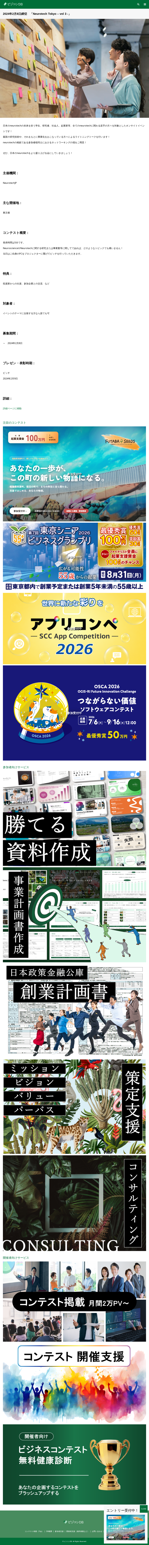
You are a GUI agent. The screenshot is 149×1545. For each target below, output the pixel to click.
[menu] (144, 4)
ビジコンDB (68, 1541)
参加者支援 (59, 1531)
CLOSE (143, 1509)
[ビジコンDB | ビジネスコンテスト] (14, 4)
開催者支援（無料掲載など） (77, 1531)
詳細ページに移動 (12, 408)
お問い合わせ (97, 1531)
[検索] (138, 4)
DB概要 (49, 1531)
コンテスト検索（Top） (34, 1531)
